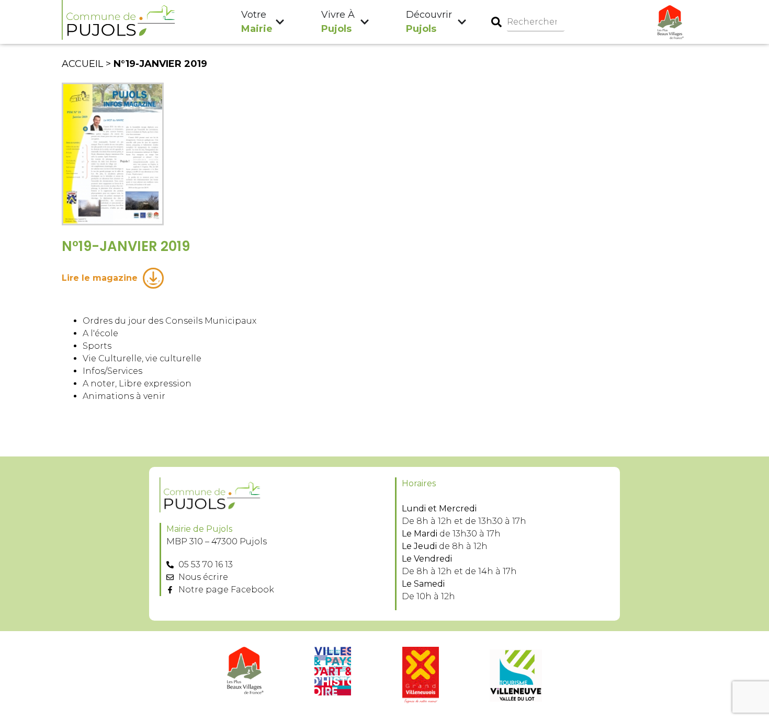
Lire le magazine (100, 278)
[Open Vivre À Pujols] (364, 22)
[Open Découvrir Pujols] (462, 22)
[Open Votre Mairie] (280, 22)
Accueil (82, 64)
